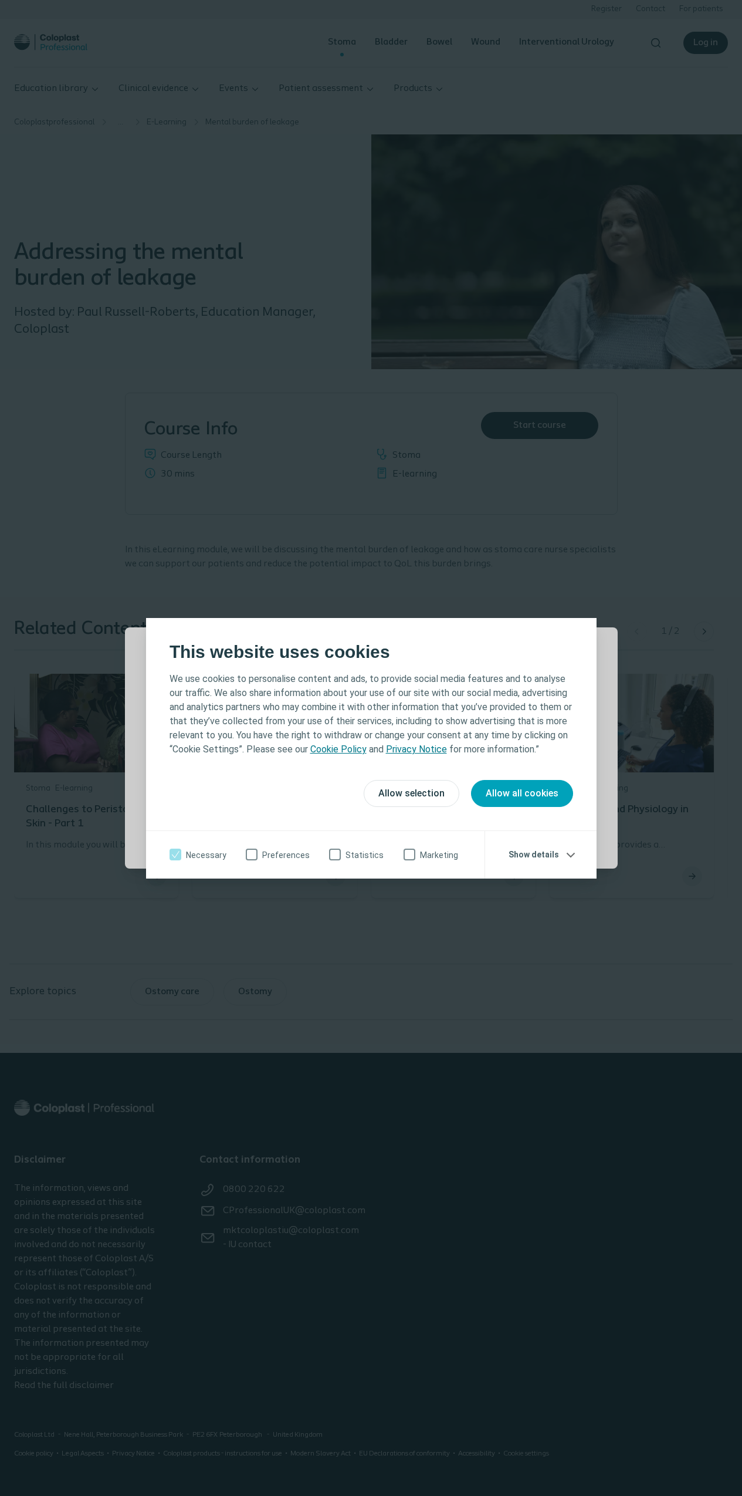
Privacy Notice (416, 749)
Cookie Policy (338, 749)
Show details (534, 854)
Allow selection (411, 793)
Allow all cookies (522, 793)
